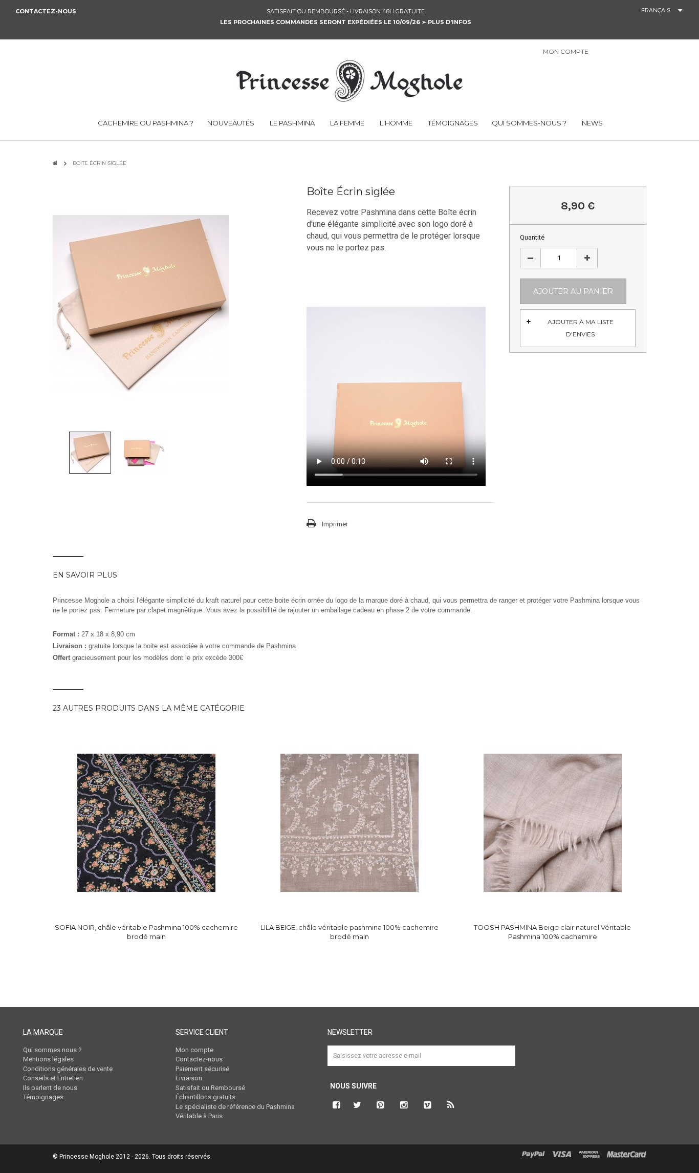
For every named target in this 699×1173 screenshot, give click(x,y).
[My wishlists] (635, 52)
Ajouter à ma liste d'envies (581, 328)
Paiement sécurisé (202, 1069)
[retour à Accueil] (55, 163)
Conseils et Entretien (53, 1078)
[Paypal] (533, 1154)
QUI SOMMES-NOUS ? (529, 123)
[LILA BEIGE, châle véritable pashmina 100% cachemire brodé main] (349, 823)
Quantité (532, 237)
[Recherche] (688, 54)
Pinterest (381, 1105)
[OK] (502, 1063)
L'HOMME (395, 123)
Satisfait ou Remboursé (210, 1088)
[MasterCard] (626, 1154)
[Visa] (562, 1154)
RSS (451, 1105)
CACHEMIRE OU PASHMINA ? (144, 123)
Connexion (609, 52)
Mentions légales (48, 1059)
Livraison (189, 1078)
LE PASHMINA (291, 123)
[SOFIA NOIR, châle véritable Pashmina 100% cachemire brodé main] (146, 823)
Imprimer (335, 524)
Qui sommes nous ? (52, 1050)
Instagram (404, 1105)
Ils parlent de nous (50, 1088)
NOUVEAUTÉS (230, 123)
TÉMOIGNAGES (452, 123)
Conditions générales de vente (68, 1069)
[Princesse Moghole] (350, 79)
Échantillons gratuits (205, 1097)
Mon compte (194, 1050)
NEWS (591, 123)
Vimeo (428, 1105)
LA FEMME (346, 123)
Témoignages (43, 1097)
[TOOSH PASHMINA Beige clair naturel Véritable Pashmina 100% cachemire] (553, 823)
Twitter (357, 1105)
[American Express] (589, 1154)
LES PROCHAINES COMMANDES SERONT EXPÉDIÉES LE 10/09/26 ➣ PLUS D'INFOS (345, 22)
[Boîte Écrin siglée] (90, 452)
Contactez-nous (45, 11)
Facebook (335, 1105)
